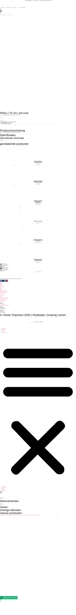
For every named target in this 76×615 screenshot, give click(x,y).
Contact (1, 289)
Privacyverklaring (2, 293)
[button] (38, 409)
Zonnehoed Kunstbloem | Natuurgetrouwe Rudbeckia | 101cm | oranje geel (38, 201)
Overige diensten (4, 332)
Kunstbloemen (4, 14)
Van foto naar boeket (3, 299)
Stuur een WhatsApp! (5, 264)
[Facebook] (1, 281)
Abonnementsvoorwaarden (4, 292)
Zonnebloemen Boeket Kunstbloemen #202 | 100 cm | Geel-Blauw (38, 260)
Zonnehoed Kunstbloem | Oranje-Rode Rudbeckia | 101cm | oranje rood (38, 182)
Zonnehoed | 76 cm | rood (38, 221)
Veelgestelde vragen (3, 290)
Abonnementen (2, 286)
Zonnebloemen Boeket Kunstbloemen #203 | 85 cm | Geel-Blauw (38, 240)
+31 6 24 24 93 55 (3, 304)
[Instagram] (3, 281)
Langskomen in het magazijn (4, 298)
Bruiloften (1, 296)
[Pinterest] (7, 281)
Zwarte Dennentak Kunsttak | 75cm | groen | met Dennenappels (38, 162)
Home (1, 14)
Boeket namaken (2, 300)
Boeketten (1, 284)
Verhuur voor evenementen (4, 297)
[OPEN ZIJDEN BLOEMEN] (5, 7)
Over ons (1, 287)
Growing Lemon (56, 315)
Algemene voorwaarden (3, 291)
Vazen (1, 285)
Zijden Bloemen (4, 328)
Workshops (1, 295)
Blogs (1, 288)
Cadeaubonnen (2, 294)
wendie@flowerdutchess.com (5, 305)
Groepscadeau (2, 301)
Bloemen (1, 283)
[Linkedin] (5, 281)
